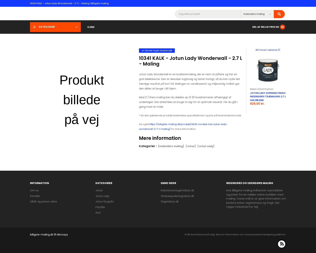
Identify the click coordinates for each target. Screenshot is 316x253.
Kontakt (35, 196)
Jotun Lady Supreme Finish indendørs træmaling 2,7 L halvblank (268, 96)
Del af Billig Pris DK (265, 26)
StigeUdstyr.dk (170, 201)
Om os (34, 190)
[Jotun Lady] (206, 146)
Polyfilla (100, 207)
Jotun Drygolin (104, 201)
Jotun (99, 190)
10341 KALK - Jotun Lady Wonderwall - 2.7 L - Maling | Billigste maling (69, 3)
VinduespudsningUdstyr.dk (177, 196)
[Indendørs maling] (171, 146)
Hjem (90, 27)
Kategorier (47, 27)
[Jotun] (191, 146)
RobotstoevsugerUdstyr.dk (177, 190)
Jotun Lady (102, 196)
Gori (98, 212)
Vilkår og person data (43, 201)
